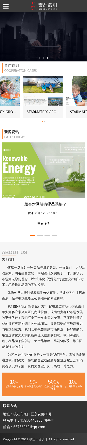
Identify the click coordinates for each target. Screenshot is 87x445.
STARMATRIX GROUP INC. (26, 111)
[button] (32, 235)
